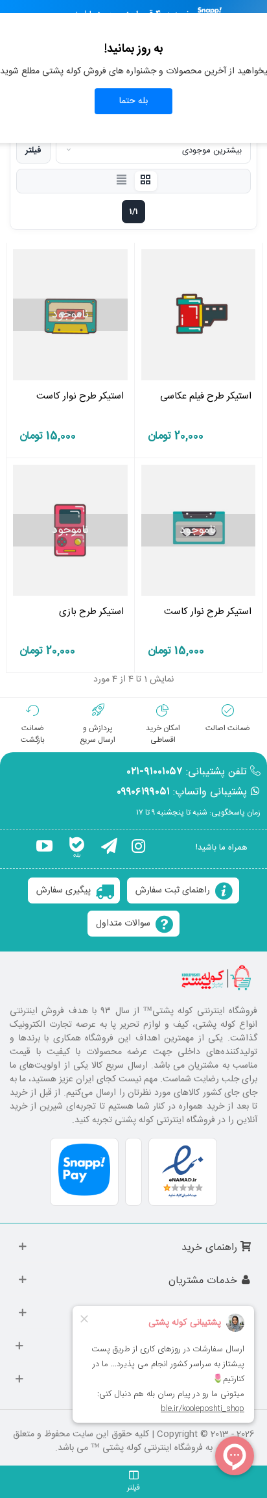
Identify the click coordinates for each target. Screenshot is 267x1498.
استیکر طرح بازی (91, 612)
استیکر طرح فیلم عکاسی (205, 396)
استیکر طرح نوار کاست (80, 396)
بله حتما (133, 101)
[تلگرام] (109, 848)
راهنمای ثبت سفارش (172, 890)
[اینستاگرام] (138, 848)
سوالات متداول (123, 923)
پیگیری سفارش (63, 890)
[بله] (76, 848)
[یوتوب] (44, 848)
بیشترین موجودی (212, 150)
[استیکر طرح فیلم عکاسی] (198, 314)
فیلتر (33, 150)
